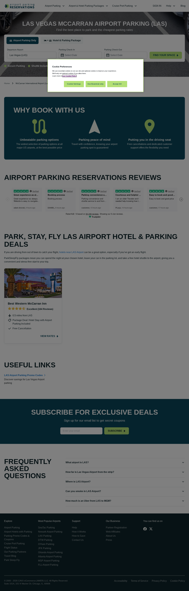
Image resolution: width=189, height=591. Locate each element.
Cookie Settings (74, 84)
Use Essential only (95, 84)
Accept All (117, 84)
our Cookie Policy (69, 76)
